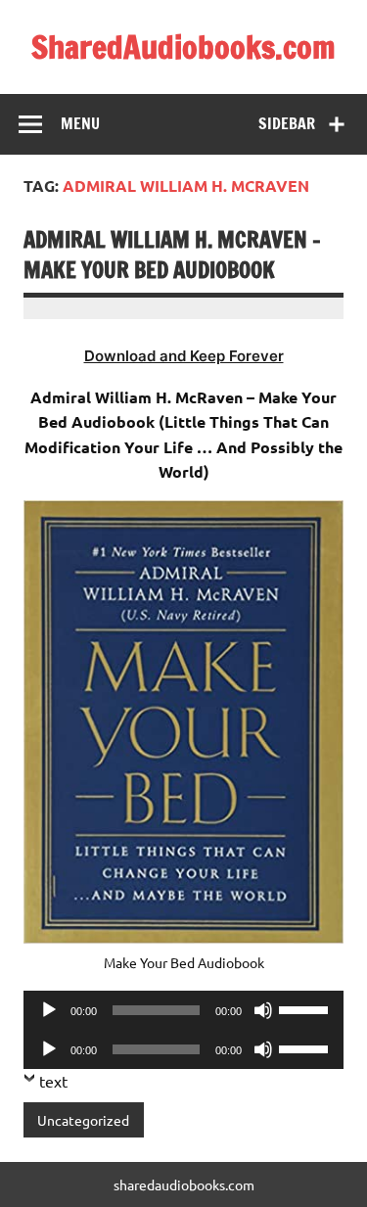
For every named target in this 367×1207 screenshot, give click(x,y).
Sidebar (286, 123)
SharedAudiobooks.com (183, 47)
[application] (183, 1010)
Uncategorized (83, 1120)
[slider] (306, 1008)
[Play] (49, 1010)
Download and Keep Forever (184, 356)
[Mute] (263, 1010)
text (53, 1081)
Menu (80, 123)
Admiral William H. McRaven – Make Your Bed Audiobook (172, 254)
